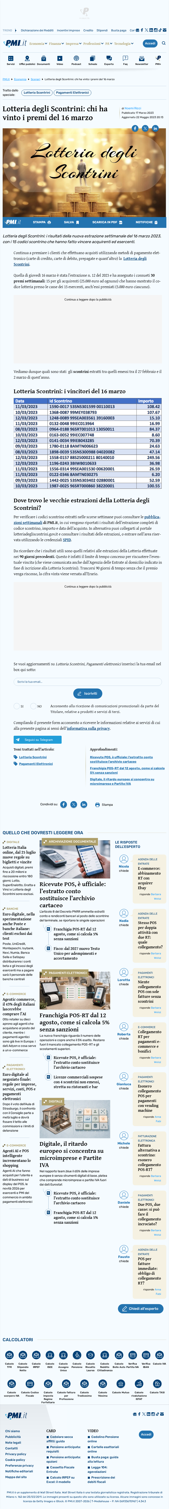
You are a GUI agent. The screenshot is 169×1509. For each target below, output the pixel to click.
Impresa (72, 43)
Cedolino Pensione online (103, 1439)
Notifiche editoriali (19, 1471)
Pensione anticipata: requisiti (63, 1449)
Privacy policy (15, 1454)
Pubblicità (13, 1437)
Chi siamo (12, 1431)
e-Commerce (16, 994)
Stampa (39, 222)
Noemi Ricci (133, 108)
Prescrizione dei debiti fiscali (101, 1480)
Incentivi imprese (68, 30)
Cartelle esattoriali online (103, 1449)
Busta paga (118, 30)
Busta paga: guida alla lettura (103, 1459)
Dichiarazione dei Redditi (37, 30)
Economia (36, 43)
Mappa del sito (16, 1477)
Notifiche (144, 222)
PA (107, 43)
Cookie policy (15, 1460)
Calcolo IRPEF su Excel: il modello (60, 1480)
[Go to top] (142, 1494)
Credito (88, 30)
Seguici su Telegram (39, 739)
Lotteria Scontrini (37, 93)
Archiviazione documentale (72, 841)
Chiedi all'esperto (143, 1309)
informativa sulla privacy (88, 728)
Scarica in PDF (105, 222)
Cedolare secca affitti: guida (59, 1439)
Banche (12, 908)
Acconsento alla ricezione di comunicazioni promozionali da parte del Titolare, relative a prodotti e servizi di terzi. (104, 708)
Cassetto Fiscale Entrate (60, 1470)
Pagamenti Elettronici (72, 93)
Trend (7, 30)
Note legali (13, 1443)
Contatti (11, 1448)
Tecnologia (122, 43)
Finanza (55, 43)
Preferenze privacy (19, 1465)
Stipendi (102, 30)
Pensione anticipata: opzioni (63, 1459)
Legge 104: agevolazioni (97, 1470)
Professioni (92, 43)
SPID (67, 540)
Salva (69, 222)
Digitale (55, 1101)
